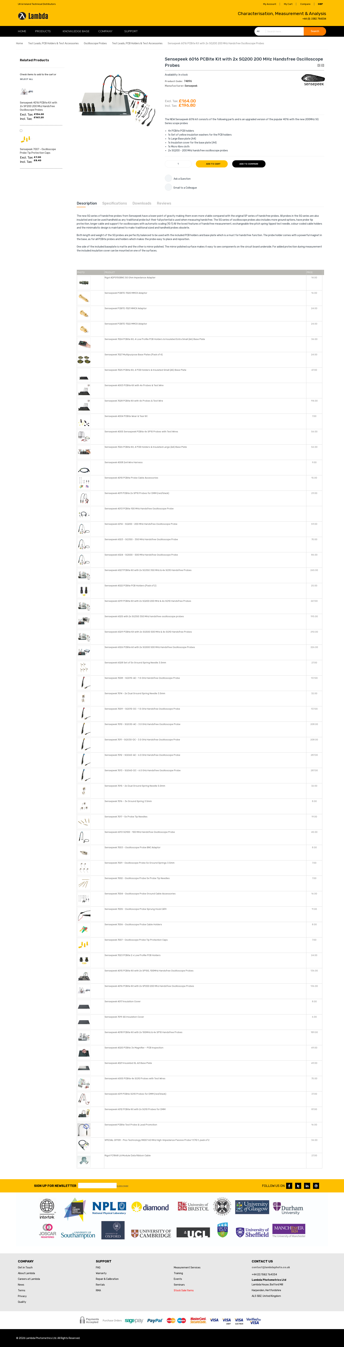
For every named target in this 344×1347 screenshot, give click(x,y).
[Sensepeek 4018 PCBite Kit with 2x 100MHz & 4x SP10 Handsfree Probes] (84, 1037)
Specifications (114, 203)
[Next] (322, 65)
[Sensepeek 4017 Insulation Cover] (84, 1006)
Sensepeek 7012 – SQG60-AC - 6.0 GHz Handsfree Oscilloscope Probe (142, 755)
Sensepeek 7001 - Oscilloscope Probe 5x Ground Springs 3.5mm (140, 862)
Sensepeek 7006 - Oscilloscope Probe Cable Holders (133, 924)
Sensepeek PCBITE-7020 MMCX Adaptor (126, 293)
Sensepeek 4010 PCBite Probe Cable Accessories (131, 477)
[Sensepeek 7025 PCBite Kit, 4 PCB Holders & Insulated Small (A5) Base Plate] (84, 374)
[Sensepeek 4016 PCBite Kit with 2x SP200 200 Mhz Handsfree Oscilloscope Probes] (84, 991)
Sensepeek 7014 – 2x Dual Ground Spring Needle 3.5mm (135, 693)
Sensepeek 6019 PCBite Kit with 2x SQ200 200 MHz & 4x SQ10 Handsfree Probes (148, 601)
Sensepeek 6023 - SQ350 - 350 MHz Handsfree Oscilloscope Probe (141, 539)
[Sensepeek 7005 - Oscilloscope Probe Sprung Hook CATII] (84, 914)
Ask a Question (182, 178)
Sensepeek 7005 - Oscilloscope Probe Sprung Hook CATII (135, 909)
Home (19, 43)
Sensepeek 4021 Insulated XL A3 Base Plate (128, 1063)
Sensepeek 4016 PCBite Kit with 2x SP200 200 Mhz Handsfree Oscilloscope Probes (149, 986)
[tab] (87, 203)
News (21, 1284)
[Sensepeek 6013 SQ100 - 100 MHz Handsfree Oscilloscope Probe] (84, 836)
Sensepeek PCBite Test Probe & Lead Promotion (131, 1124)
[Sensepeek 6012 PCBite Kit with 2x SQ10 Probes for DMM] (84, 1114)
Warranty (101, 1273)
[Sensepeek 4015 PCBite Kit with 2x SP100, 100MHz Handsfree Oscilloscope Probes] (84, 975)
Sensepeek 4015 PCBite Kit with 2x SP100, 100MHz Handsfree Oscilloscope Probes (149, 970)
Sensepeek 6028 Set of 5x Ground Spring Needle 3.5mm (135, 662)
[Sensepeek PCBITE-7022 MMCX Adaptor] (84, 328)
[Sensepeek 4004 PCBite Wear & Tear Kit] (84, 421)
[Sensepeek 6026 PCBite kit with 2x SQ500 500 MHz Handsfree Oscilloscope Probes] (84, 652)
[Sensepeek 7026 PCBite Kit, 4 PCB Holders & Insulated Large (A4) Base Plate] (84, 451)
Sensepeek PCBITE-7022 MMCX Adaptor (126, 323)
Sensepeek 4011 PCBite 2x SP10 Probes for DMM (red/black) (137, 493)
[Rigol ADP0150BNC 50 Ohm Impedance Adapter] (84, 282)
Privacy (22, 1296)
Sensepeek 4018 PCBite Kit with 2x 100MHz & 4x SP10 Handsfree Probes (143, 1032)
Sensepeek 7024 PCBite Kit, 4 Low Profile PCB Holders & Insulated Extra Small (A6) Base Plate (155, 339)
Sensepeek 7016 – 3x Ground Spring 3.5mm (128, 801)
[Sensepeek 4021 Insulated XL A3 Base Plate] (84, 1068)
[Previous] (318, 65)
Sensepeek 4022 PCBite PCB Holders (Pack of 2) (130, 585)
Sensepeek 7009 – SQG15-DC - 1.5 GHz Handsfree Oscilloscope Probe (142, 708)
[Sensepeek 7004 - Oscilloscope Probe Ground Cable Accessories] (84, 898)
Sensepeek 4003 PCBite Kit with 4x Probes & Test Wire (134, 385)
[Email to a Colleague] (168, 187)
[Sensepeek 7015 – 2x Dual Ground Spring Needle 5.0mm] (84, 790)
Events (178, 1279)
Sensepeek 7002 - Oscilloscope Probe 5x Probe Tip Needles (137, 878)
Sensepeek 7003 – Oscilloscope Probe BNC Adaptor (133, 847)
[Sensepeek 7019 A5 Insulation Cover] (84, 1021)
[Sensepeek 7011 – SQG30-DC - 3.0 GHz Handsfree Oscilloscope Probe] (84, 744)
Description (87, 203)
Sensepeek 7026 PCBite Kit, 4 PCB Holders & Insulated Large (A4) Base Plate (146, 447)
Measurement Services (187, 1267)
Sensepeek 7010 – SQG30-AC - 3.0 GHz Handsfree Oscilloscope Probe (142, 724)
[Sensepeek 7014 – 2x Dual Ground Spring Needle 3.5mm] (84, 698)
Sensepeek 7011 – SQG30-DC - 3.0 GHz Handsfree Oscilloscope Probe (142, 739)
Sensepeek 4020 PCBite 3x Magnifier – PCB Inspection (134, 1047)
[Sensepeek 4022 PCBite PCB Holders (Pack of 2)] (84, 590)
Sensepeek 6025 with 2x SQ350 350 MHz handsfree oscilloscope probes (144, 616)
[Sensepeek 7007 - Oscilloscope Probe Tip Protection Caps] (84, 944)
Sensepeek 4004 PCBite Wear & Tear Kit (126, 416)
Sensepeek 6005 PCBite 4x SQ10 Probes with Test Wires (135, 1078)
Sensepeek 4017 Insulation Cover (123, 1001)
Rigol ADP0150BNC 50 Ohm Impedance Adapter (130, 277)
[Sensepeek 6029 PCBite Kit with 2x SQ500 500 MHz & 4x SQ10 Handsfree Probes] (84, 636)
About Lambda (26, 1273)
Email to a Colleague (185, 187)
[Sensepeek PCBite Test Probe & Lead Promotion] (84, 1129)
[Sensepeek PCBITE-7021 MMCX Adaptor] (84, 313)
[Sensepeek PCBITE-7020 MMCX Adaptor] (84, 297)
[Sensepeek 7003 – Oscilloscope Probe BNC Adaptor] (84, 852)
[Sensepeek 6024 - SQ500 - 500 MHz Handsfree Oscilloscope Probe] (84, 559)
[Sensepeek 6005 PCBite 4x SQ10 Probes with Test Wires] (84, 1083)
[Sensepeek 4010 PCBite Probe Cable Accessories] (84, 482)
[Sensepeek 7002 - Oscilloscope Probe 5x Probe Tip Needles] (84, 883)
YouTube (316, 1186)
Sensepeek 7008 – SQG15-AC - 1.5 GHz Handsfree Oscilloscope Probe (142, 678)
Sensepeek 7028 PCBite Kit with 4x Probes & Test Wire (134, 400)
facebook (289, 1186)
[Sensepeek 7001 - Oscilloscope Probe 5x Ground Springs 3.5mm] (84, 867)
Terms (21, 1290)
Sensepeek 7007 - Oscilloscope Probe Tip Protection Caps (136, 939)
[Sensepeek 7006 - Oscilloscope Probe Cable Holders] (84, 929)
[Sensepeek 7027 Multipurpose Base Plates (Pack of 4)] (84, 359)
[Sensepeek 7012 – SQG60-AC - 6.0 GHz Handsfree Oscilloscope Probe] (84, 759)
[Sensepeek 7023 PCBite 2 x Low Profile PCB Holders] (84, 960)
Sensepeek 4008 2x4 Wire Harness (124, 462)
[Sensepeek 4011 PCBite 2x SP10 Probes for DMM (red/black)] (84, 498)
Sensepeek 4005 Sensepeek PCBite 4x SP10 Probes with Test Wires (141, 431)
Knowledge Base (76, 31)
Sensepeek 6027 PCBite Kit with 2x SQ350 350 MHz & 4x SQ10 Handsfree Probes (148, 570)
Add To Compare (248, 164)
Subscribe (122, 1186)
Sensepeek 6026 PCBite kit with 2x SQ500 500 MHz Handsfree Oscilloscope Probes (150, 647)
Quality (22, 1301)
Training (178, 1273)
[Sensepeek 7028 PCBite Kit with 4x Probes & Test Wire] (84, 405)
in (307, 1186)
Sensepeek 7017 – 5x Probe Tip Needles (126, 816)
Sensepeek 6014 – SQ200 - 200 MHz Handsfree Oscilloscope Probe (141, 524)
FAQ (98, 1267)
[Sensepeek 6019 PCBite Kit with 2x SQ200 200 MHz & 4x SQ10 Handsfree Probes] (84, 605)
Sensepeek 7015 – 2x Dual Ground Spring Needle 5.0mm (135, 785)
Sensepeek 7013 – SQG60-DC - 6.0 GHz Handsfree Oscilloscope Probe (143, 770)
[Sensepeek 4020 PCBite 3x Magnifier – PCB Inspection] (84, 1052)
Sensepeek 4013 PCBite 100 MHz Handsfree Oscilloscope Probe (139, 508)
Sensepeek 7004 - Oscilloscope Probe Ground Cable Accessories (140, 893)
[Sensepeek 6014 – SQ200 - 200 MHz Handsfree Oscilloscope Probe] (84, 528)
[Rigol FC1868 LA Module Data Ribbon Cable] (84, 1160)
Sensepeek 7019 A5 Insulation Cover (124, 1016)
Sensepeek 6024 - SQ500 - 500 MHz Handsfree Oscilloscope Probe (141, 554)
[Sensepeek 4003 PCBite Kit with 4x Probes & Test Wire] (84, 390)
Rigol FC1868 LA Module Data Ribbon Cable (128, 1155)
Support (131, 31)
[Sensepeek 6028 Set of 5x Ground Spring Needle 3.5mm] (84, 667)
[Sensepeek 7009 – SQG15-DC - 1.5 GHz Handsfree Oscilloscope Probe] (84, 713)
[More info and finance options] (168, 178)
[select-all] (26, 79)
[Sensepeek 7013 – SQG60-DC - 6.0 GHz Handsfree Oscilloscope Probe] (84, 775)
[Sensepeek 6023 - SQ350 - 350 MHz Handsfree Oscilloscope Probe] (84, 544)
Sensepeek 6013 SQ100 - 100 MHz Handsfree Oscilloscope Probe (140, 832)
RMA (98, 1290)
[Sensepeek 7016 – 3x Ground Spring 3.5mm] (84, 806)
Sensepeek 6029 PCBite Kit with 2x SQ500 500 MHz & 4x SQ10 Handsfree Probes (148, 631)
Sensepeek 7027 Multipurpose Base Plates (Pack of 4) (134, 354)
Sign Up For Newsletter (55, 1185)
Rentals (100, 1284)
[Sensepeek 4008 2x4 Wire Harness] (84, 467)
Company (105, 31)
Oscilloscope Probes (95, 43)
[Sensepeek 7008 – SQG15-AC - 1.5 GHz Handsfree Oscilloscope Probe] (84, 682)
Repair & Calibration (107, 1279)
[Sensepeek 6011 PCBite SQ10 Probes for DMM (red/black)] (84, 1098)
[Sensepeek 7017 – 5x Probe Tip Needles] (84, 821)
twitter (298, 1186)
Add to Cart (213, 164)
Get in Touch (25, 1267)
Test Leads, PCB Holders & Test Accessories (53, 43)
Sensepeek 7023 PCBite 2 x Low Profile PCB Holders (133, 955)
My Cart (288, 4)
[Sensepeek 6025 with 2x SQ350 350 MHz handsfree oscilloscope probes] (84, 621)
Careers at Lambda (29, 1279)
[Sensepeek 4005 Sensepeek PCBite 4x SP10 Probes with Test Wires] (84, 436)
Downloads (141, 203)
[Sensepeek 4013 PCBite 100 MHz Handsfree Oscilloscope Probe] (84, 513)
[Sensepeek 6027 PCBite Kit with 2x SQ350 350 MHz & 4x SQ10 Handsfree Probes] (84, 575)
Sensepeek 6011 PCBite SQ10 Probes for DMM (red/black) (135, 1094)
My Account (269, 4)
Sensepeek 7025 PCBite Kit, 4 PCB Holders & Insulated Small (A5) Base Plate (145, 370)
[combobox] (290, 31)
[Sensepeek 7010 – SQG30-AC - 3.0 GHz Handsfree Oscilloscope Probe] (84, 729)
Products (43, 31)
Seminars (179, 1284)
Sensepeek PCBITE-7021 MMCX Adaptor (126, 308)
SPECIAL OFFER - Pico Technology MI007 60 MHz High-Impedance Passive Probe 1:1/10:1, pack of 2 (157, 1140)
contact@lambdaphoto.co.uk (271, 1267)
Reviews (164, 203)
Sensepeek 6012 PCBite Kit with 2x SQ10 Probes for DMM (135, 1109)
